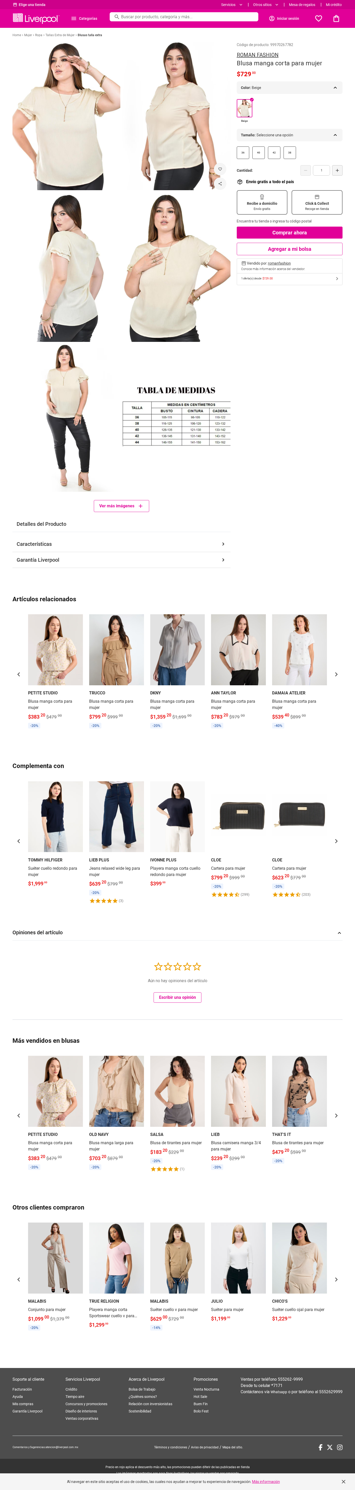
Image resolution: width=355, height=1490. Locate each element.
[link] (55, 671)
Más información (266, 1482)
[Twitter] (330, 1447)
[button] (18, 674)
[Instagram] (340, 1447)
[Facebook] (321, 1447)
